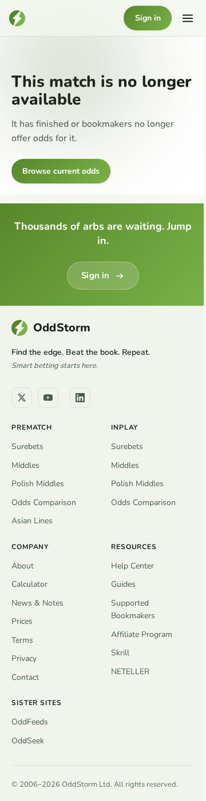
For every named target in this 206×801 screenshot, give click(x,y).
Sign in (148, 18)
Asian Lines (32, 520)
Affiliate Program (141, 634)
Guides (123, 584)
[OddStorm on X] (21, 397)
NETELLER (130, 671)
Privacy (24, 658)
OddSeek (27, 740)
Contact (25, 677)
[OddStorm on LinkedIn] (80, 397)
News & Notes (37, 603)
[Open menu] (187, 18)
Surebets (27, 446)
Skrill (120, 652)
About (22, 565)
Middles (25, 465)
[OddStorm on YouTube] (48, 397)
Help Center (132, 565)
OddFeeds (29, 721)
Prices (22, 621)
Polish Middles (37, 483)
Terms (22, 640)
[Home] (17, 18)
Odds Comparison (43, 502)
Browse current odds (61, 171)
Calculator (29, 584)
